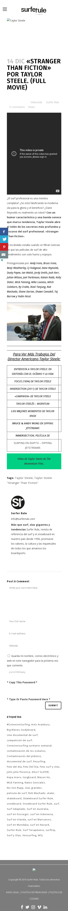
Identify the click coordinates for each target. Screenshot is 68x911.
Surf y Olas (14, 835)
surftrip (50, 830)
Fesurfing (39, 761)
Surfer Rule (52, 102)
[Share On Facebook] (4, 232)
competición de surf (19, 740)
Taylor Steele (45, 222)
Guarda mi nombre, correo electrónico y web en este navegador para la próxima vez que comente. (32, 660)
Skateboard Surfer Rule (38, 798)
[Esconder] (2, 261)
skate (50, 793)
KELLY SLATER (40, 772)
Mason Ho (43, 777)
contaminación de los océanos (26, 750)
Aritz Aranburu (40, 724)
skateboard (14, 798)
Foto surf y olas (50, 766)
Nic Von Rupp (15, 787)
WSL (40, 835)
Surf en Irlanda (16, 819)
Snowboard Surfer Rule (37, 803)
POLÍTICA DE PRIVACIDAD (34, 892)
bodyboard (28, 729)
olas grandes (33, 787)
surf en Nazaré (39, 824)
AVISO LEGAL (12, 892)
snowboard (14, 803)
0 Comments (17, 107)
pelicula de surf (17, 793)
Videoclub (36, 102)
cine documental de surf (22, 735)
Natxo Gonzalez (35, 782)
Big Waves (13, 729)
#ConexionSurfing (18, 724)
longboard (29, 777)
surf (56, 803)
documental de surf (19, 761)
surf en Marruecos (39, 819)
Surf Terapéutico (33, 830)
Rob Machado (37, 793)
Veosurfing (29, 835)
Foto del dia (14, 766)
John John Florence (18, 772)
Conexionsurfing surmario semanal (29, 745)
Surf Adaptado (16, 809)
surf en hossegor (18, 814)
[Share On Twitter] (4, 239)
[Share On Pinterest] (4, 247)
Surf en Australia (37, 809)
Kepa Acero (14, 777)
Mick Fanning (15, 782)
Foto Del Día (30, 766)
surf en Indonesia (41, 814)
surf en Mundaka (18, 824)
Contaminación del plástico (24, 756)
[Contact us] (4, 254)
